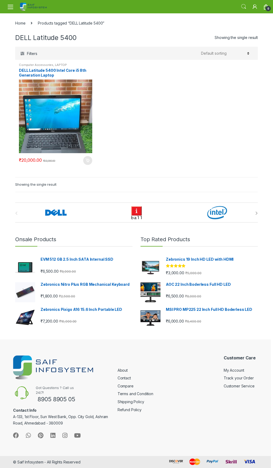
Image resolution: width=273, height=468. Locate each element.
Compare (126, 386)
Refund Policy (130, 409)
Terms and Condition (135, 393)
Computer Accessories (36, 65)
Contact (124, 378)
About (123, 370)
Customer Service (239, 386)
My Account (234, 370)
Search (244, 7)
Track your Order (239, 378)
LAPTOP (61, 65)
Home (20, 23)
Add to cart (87, 160)
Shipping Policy (131, 401)
